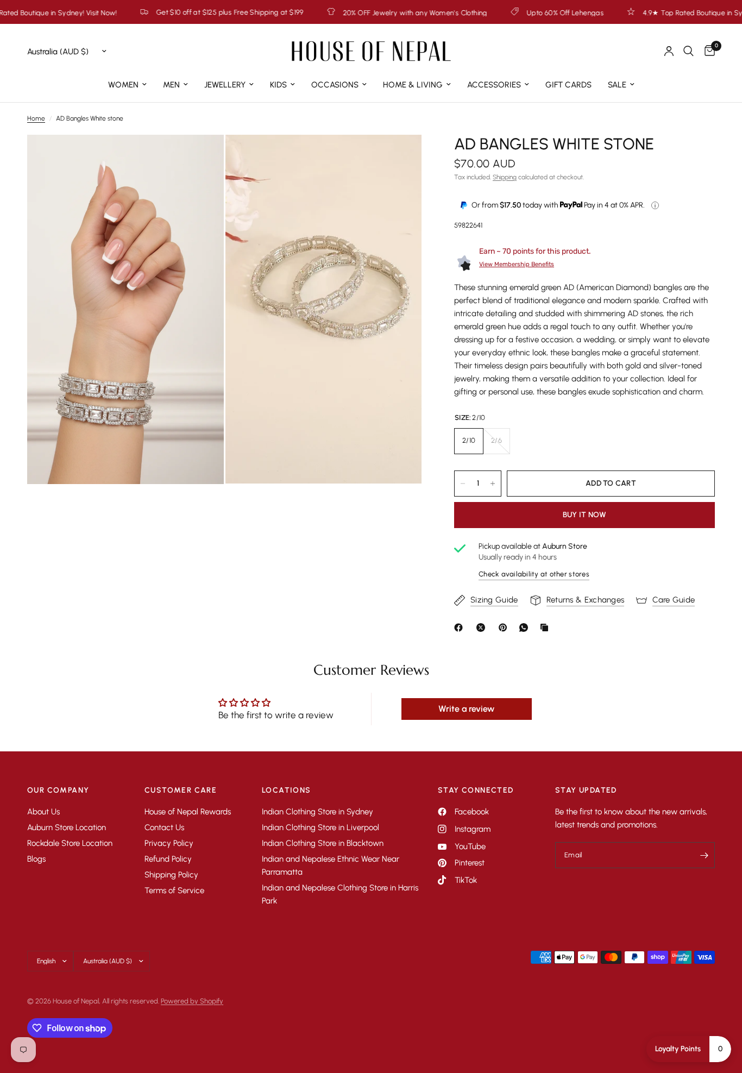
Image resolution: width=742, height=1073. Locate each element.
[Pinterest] (505, 627)
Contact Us (164, 827)
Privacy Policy (168, 843)
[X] (482, 627)
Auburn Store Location (66, 827)
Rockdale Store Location (69, 843)
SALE (617, 85)
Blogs (36, 859)
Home (36, 118)
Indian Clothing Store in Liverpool (320, 827)
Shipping (505, 177)
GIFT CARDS (568, 85)
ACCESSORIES (494, 85)
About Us (43, 812)
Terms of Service (174, 890)
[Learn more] (655, 205)
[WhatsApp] (525, 627)
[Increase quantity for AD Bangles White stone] (493, 483)
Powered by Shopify (192, 1001)
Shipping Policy (171, 875)
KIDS (278, 85)
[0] (707, 51)
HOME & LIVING (413, 85)
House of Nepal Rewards (187, 812)
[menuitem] (127, 85)
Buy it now (585, 514)
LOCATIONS (286, 790)
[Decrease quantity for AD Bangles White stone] (463, 483)
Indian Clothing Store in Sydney (317, 812)
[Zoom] (201, 157)
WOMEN (123, 85)
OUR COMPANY (58, 790)
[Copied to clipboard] (546, 627)
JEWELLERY (225, 85)
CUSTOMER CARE (180, 790)
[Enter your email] (704, 855)
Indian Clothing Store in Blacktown (322, 843)
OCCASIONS (335, 85)
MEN (171, 85)
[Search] (688, 51)
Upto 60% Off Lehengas (515, 12)
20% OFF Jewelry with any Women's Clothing (365, 12)
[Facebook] (460, 627)
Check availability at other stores (534, 574)
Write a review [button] (466, 709)
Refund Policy (168, 859)
